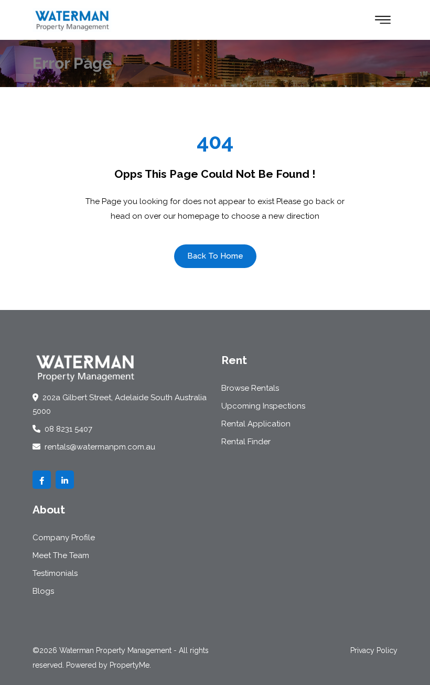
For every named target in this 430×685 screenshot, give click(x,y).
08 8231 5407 (67, 429)
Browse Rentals (250, 388)
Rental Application (256, 424)
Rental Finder (246, 441)
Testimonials (55, 573)
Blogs (43, 591)
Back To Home (215, 256)
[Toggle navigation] (382, 19)
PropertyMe (129, 665)
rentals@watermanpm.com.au (98, 447)
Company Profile (64, 537)
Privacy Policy (373, 650)
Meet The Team (61, 555)
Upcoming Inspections (263, 406)
